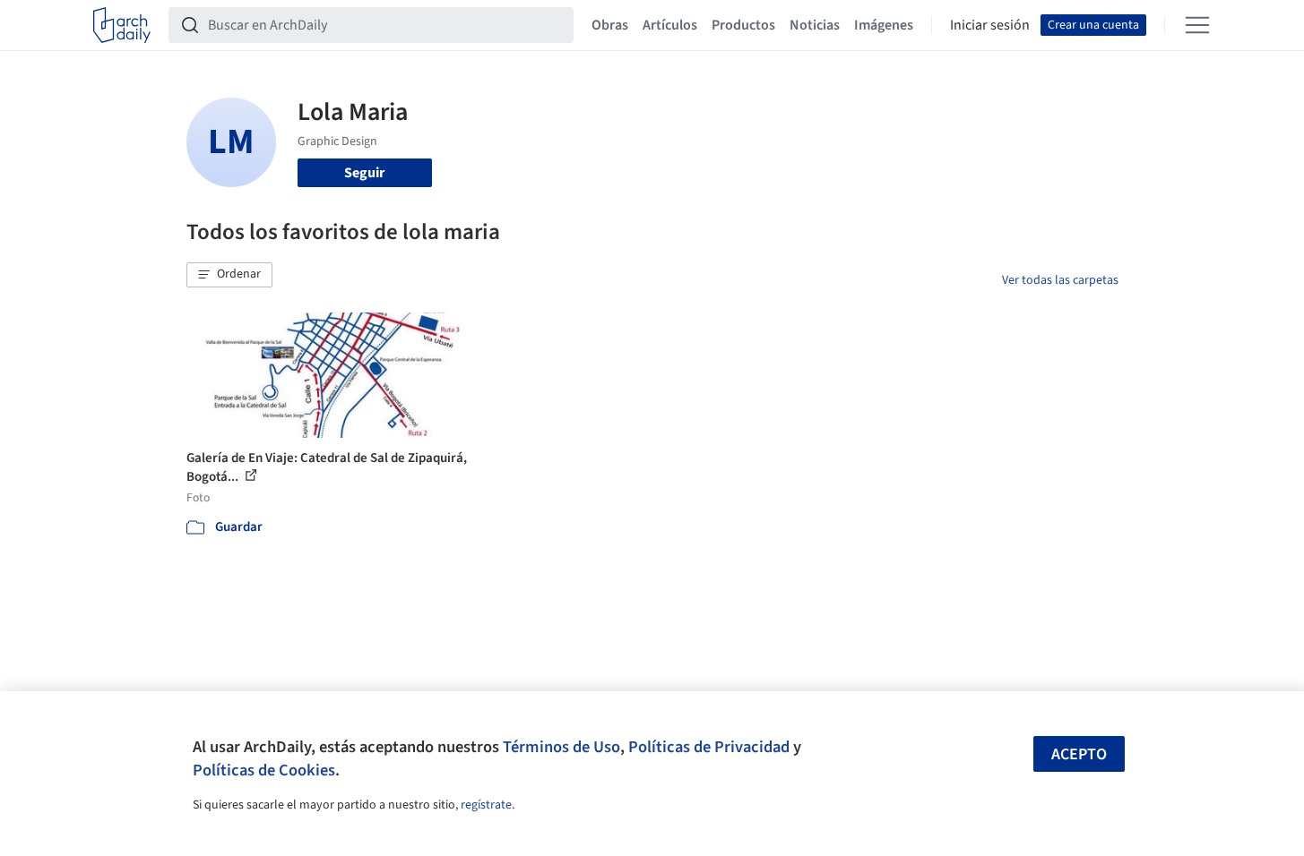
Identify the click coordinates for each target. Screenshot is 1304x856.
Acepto (1079, 754)
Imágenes (883, 25)
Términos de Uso (561, 746)
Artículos (670, 25)
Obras (610, 25)
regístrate (486, 805)
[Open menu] (1197, 25)
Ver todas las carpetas (1060, 280)
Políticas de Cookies (264, 770)
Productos (743, 25)
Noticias (815, 25)
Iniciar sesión (990, 25)
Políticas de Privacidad (709, 746)
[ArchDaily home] (122, 25)
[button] (229, 274)
